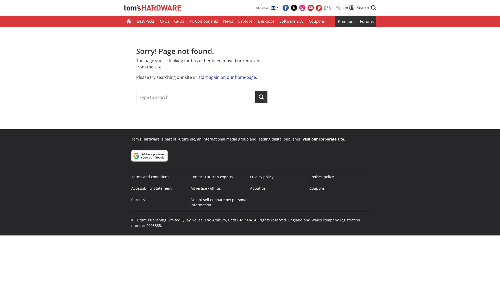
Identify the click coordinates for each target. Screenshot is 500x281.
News (228, 21)
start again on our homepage (227, 77)
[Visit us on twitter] (294, 8)
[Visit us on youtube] (311, 8)
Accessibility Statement (151, 188)
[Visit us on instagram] (302, 8)
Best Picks (146, 21)
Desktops (266, 21)
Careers (138, 199)
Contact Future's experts (212, 176)
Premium (346, 21)
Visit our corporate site (323, 139)
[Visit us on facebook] (286, 8)
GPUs (179, 21)
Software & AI (291, 21)
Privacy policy (261, 176)
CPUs (164, 21)
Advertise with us (206, 188)
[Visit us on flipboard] (319, 8)
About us (258, 188)
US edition (217, 273)
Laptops (245, 21)
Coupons (317, 21)
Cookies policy (321, 176)
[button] (366, 7)
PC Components (203, 21)
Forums (367, 21)
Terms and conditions (150, 176)
